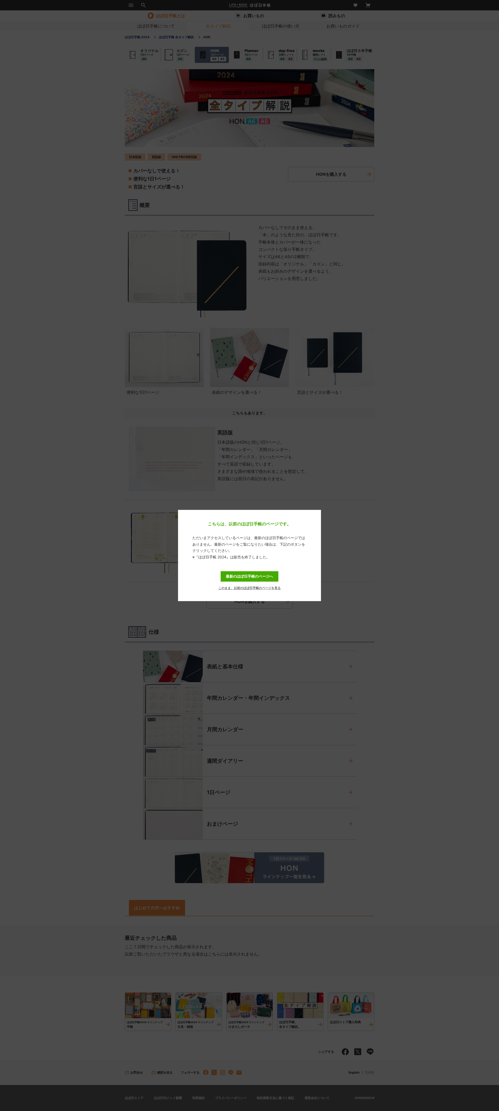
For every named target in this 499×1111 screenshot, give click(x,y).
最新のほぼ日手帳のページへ (249, 576)
